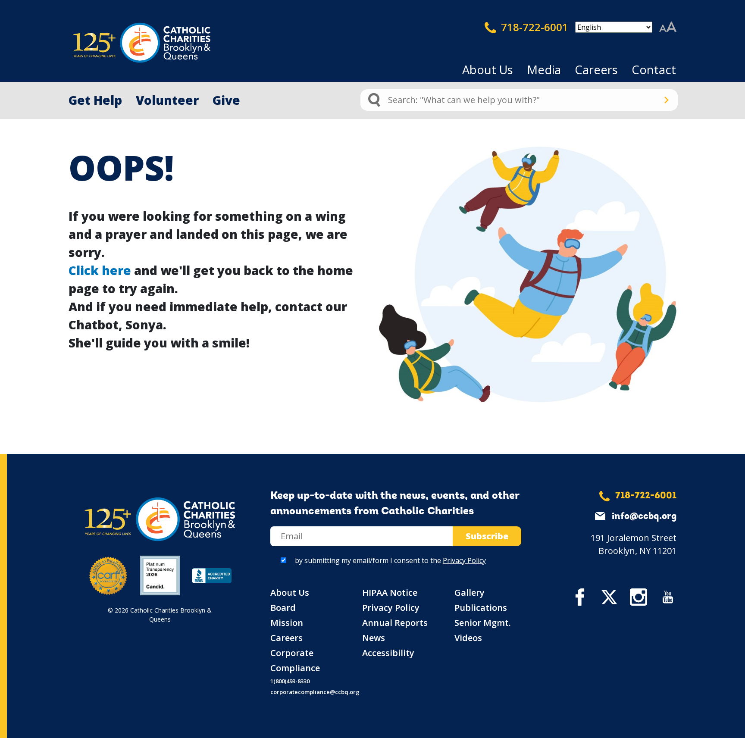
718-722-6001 (533, 27)
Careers (596, 70)
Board (283, 607)
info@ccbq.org (644, 516)
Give (226, 100)
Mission (286, 623)
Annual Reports (395, 623)
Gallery (469, 592)
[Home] (126, 43)
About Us (487, 70)
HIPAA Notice (389, 592)
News (373, 638)
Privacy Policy (464, 560)
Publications (480, 607)
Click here (100, 270)
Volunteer (167, 100)
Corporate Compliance (295, 660)
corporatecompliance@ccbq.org (315, 692)
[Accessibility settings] (667, 27)
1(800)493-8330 (290, 681)
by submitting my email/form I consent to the (390, 560)
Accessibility (388, 653)
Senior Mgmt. (482, 623)
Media (544, 70)
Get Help (95, 100)
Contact (654, 70)
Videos (468, 638)
